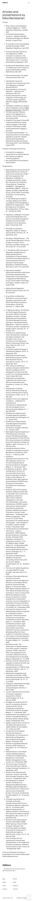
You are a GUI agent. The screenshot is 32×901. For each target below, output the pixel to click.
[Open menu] (29, 3)
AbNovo (5, 3)
